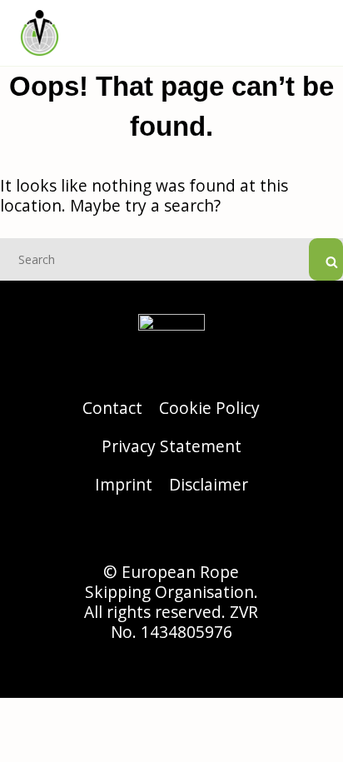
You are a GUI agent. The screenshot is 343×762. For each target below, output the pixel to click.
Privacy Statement (171, 446)
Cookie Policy (209, 407)
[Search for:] (171, 258)
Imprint (123, 484)
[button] (314, 33)
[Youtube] (217, 533)
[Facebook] (171, 533)
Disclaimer (208, 484)
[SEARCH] (326, 259)
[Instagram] (126, 533)
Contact (112, 407)
